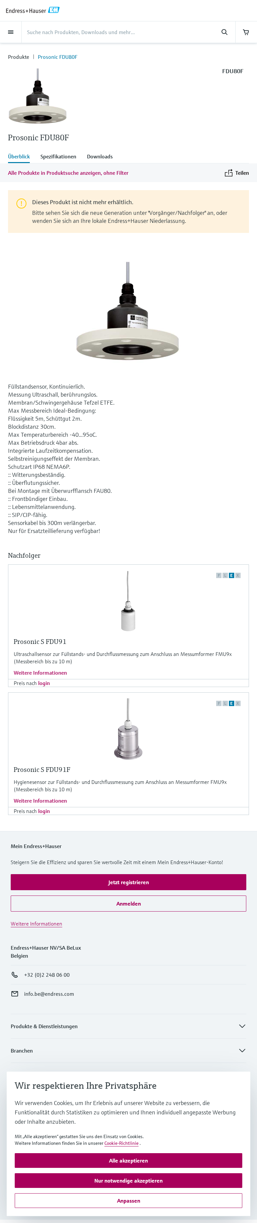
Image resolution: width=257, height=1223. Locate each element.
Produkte (18, 56)
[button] (128, 882)
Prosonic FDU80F (57, 56)
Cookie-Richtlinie (121, 1143)
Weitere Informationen (40, 672)
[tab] (21, 157)
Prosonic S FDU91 (40, 642)
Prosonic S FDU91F (42, 770)
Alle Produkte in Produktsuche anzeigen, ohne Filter (68, 172)
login (44, 683)
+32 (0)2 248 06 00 (47, 974)
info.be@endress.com (49, 993)
